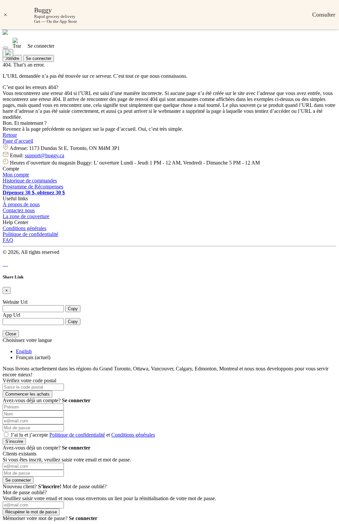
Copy (73, 308)
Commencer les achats (27, 394)
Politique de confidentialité (30, 234)
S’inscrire (14, 441)
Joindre (12, 58)
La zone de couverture (26, 216)
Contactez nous (19, 210)
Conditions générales (24, 228)
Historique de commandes (30, 180)
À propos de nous (21, 204)
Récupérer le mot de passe (31, 511)
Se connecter (38, 58)
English (24, 351)
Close (10, 333)
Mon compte (16, 174)
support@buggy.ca (44, 155)
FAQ (8, 240)
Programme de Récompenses (33, 186)
